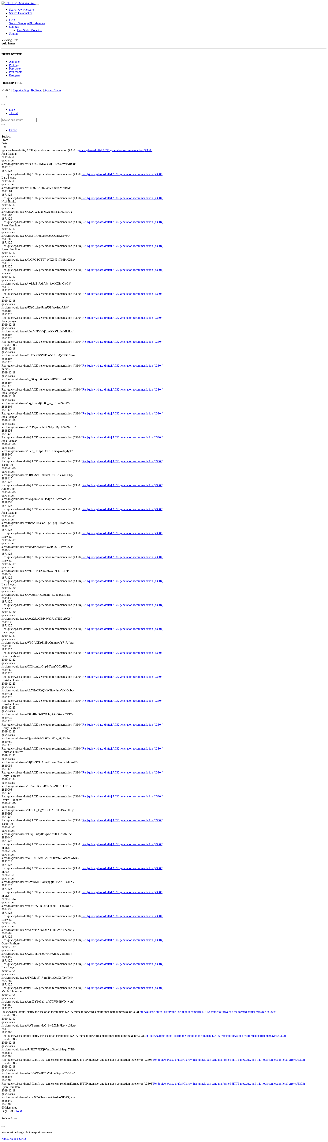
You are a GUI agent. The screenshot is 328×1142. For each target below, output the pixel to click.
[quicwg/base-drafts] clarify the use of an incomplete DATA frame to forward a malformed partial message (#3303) (207, 1011)
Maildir (13, 1138)
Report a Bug (21, 90)
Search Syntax (17, 23)
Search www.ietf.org (21, 9)
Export (13, 130)
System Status (52, 90)
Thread (13, 113)
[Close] (3, 1126)
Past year (14, 75)
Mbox (5, 1138)
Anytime (14, 61)
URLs (22, 1138)
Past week (15, 68)
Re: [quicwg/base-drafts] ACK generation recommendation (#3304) (122, 174)
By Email (36, 90)
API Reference (36, 23)
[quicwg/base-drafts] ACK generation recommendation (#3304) (115, 150)
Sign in (13, 33)
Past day (14, 65)
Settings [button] (14, 26)
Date (12, 109)
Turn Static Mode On (29, 30)
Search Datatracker (20, 13)
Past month (15, 72)
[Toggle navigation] (37, 4)
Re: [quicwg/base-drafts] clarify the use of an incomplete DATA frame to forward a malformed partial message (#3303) (215, 1035)
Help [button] (12, 19)
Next (19, 1111)
